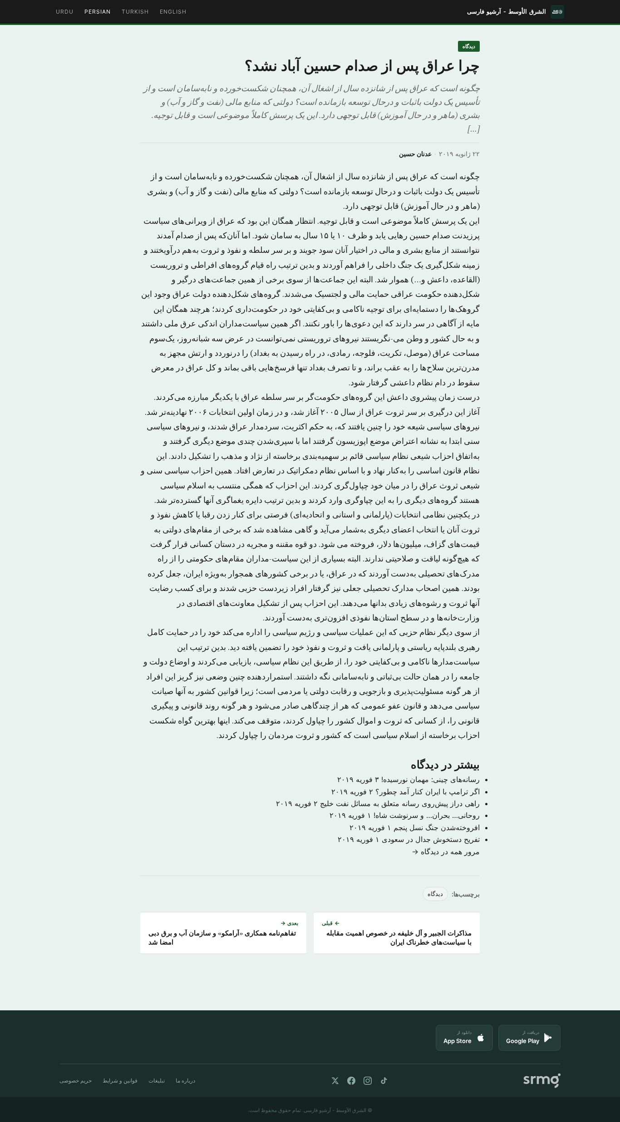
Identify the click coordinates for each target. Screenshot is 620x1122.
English (173, 11)
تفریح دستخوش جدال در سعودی (431, 839)
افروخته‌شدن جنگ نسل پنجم (437, 827)
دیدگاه (469, 46)
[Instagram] (368, 1081)
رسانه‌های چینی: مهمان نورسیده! (430, 779)
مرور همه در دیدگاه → (446, 851)
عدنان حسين (415, 153)
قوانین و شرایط (120, 1080)
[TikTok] (384, 1081)
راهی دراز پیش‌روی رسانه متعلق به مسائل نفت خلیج (400, 803)
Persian (97, 11)
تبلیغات (156, 1080)
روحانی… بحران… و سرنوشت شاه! (427, 815)
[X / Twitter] (335, 1081)
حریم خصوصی (75, 1080)
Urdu (65, 11)
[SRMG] (542, 1080)
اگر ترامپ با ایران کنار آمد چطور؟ (427, 791)
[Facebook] (351, 1081)
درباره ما (185, 1080)
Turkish (135, 11)
